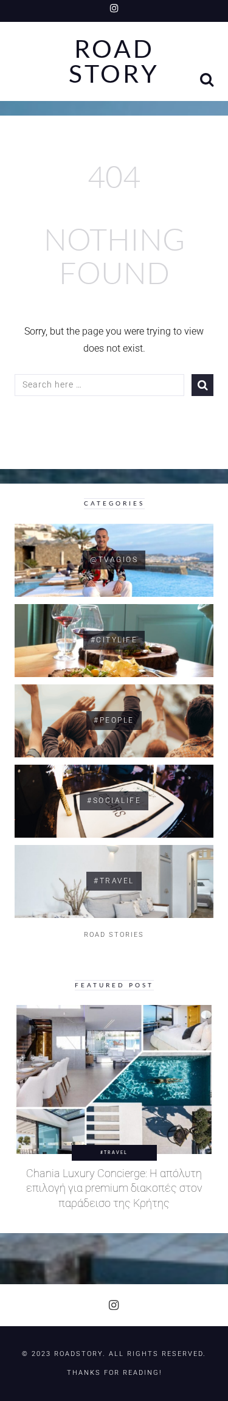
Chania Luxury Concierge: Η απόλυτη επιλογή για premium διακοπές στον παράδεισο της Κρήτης (114, 1188)
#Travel (114, 1152)
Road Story (114, 61)
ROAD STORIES (114, 935)
